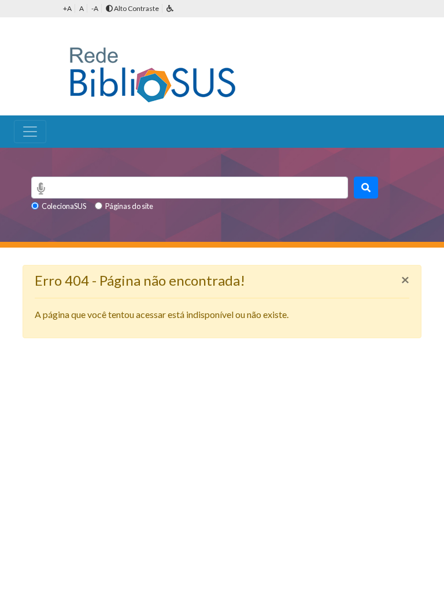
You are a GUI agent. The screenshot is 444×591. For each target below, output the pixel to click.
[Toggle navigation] (30, 131)
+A (67, 8)
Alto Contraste (136, 8)
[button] (170, 8)
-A (94, 8)
